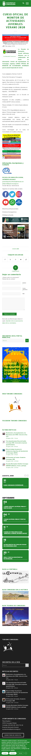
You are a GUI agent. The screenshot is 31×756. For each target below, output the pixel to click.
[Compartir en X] (10, 259)
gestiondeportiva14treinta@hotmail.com (13, 181)
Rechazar (13, 753)
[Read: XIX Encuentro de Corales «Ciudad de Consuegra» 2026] (3, 458)
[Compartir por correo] (20, 259)
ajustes (13, 750)
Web (23, 293)
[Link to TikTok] (26, 259)
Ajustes (20, 753)
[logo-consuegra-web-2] (12, 3)
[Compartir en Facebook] (5, 259)
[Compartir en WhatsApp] (15, 259)
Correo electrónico (25, 290)
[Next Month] (28, 476)
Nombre (24, 283)
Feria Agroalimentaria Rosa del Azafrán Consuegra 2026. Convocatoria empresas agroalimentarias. (16, 443)
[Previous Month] (25, 476)
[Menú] (26, 3)
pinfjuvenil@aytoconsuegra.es (10, 183)
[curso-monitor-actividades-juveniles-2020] (15, 39)
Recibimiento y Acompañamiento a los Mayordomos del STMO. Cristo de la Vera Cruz (16, 434)
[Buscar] (22, 3)
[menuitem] (22, 3)
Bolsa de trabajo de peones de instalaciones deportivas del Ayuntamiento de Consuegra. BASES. (17, 451)
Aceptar (5, 753)
